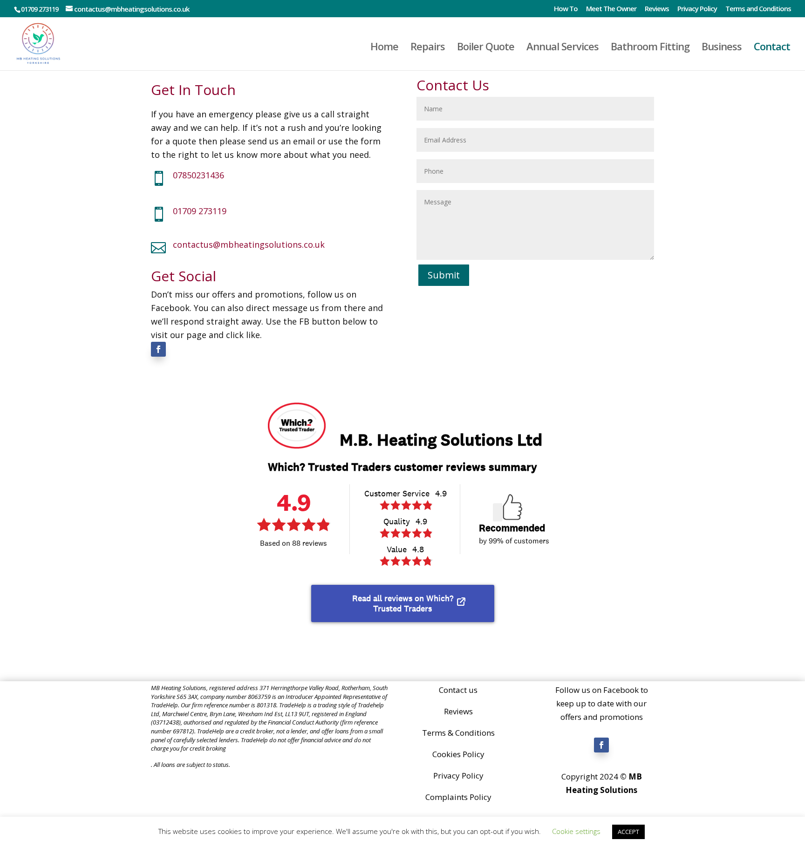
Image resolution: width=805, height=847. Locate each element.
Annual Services (562, 48)
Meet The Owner (611, 9)
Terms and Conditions (758, 9)
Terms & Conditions (458, 732)
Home (384, 48)
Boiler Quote (485, 48)
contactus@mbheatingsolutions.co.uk (249, 244)
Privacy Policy (697, 9)
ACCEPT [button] (628, 831)
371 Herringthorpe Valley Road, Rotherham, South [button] (323, 688)
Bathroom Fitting (650, 48)
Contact (772, 48)
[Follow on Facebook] (158, 349)
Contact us (458, 689)
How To (566, 9)
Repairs (427, 48)
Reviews (657, 9)
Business (722, 48)
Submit (444, 275)
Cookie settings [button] (576, 831)
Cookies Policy (458, 754)
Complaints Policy (458, 797)
